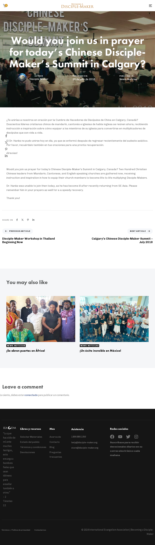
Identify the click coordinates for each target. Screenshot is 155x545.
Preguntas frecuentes (55, 454)
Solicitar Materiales (31, 437)
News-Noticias (128, 79)
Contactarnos (40, 530)
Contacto (54, 442)
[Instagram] (136, 437)
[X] (9, 142)
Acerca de (55, 437)
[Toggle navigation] (127, 5)
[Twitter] (128, 437)
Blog (51, 447)
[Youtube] (120, 437)
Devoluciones (27, 452)
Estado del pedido (30, 442)
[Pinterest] (9, 149)
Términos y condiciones (33, 447)
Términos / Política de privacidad (16, 530)
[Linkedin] (9, 155)
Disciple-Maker (39, 79)
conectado (31, 395)
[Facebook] (9, 135)
